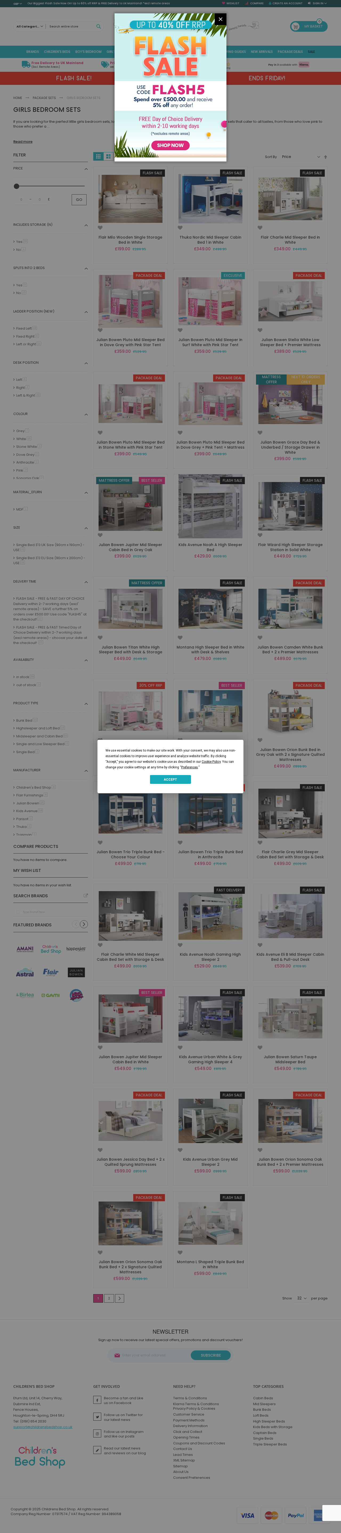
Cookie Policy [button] (211, 762)
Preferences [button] (189, 767)
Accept (170, 779)
